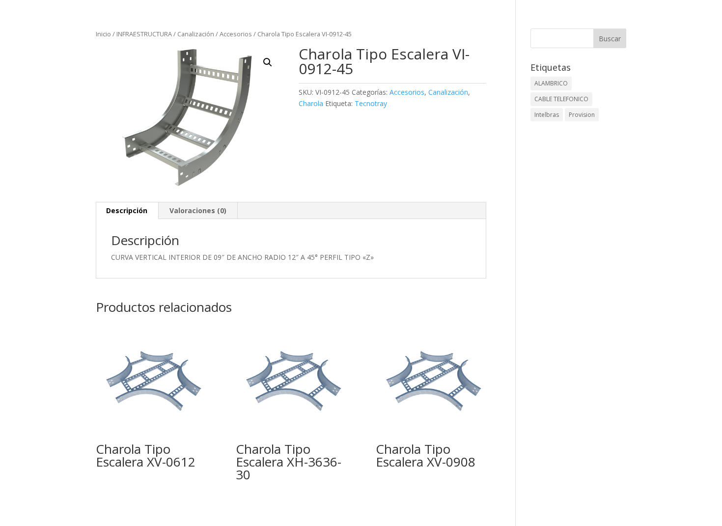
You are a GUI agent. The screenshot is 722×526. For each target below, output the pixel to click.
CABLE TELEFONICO (561, 99)
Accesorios (236, 33)
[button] (268, 62)
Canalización (195, 33)
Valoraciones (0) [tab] (197, 210)
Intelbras (546, 115)
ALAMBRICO (551, 83)
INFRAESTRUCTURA (144, 33)
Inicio (103, 33)
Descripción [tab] (126, 210)
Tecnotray (371, 103)
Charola (311, 103)
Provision (582, 115)
